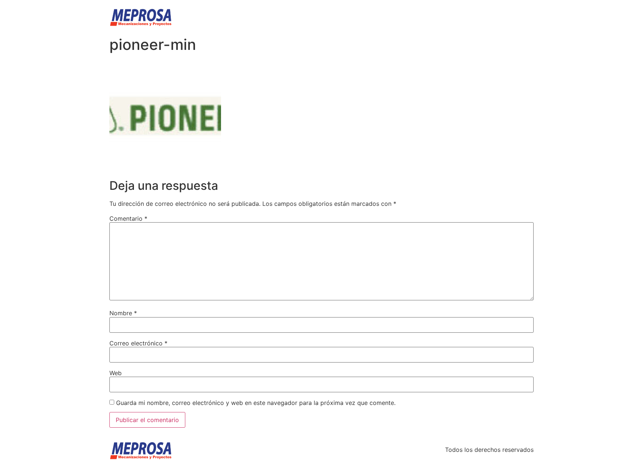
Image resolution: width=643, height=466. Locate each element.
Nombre (123, 313)
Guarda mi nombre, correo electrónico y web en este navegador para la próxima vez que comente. (256, 403)
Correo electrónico (138, 343)
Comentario (128, 218)
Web (115, 373)
